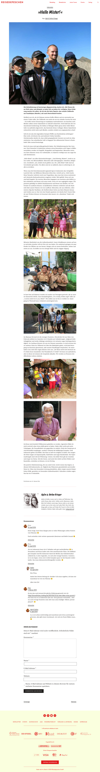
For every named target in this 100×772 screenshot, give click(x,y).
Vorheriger (27, 702)
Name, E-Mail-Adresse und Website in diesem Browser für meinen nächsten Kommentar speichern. (50, 685)
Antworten (31, 540)
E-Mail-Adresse (30, 668)
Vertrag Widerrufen (50, 762)
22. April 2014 (32, 546)
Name (26, 660)
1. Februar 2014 (32, 590)
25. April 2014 (34, 570)
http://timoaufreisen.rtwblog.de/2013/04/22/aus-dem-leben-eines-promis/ (51, 595)
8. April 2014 (34, 611)
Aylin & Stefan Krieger (51, 18)
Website (27, 676)
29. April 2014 (32, 527)
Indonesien (50, 7)
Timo (29, 588)
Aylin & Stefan (34, 609)
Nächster (73, 702)
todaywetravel (70, 509)
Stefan (32, 568)
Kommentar (29, 637)
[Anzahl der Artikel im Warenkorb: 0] (98, 2)
